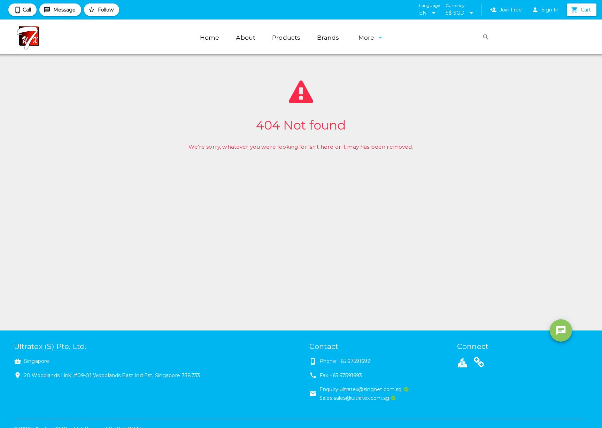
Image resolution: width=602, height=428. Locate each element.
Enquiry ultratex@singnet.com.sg (360, 389)
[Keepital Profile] (462, 362)
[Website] (479, 363)
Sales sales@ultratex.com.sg (354, 398)
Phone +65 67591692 (344, 361)
